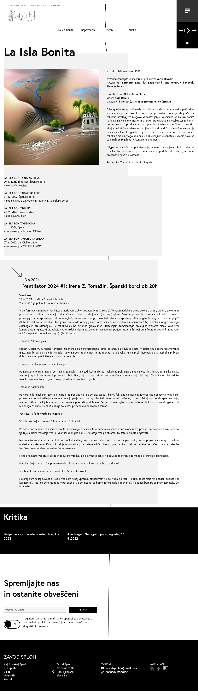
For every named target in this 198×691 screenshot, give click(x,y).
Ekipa (7, 672)
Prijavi (83, 609)
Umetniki (9, 675)
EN (187, 42)
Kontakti (9, 679)
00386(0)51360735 (117, 672)
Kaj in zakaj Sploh (15, 664)
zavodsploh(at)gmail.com (121, 668)
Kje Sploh (10, 668)
